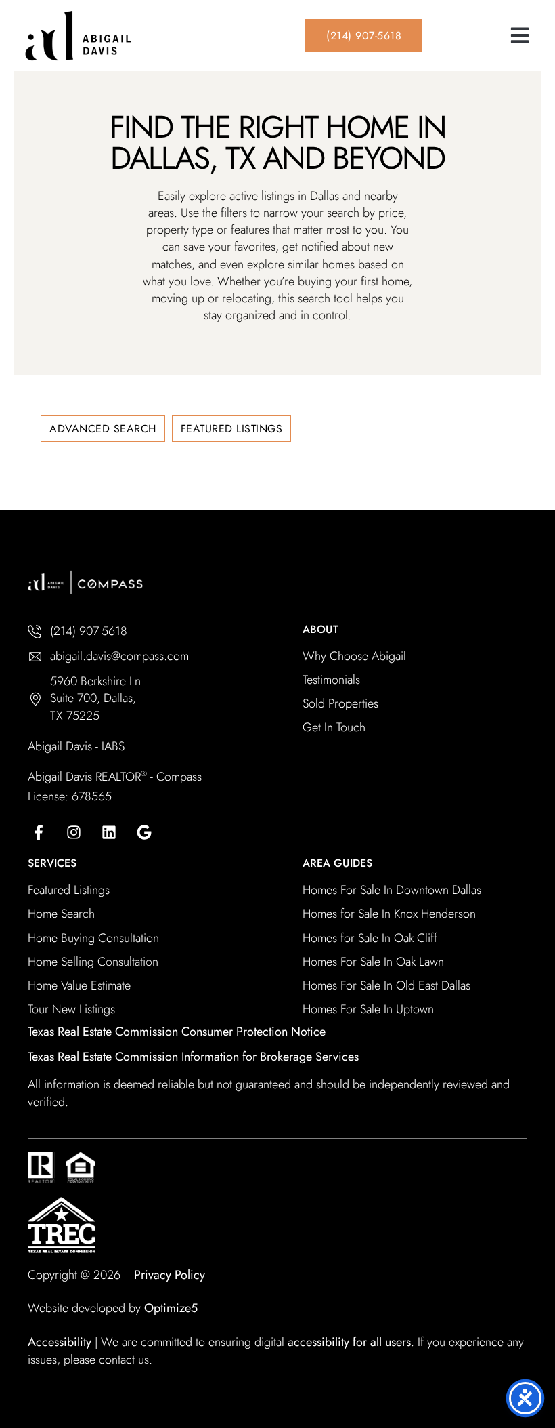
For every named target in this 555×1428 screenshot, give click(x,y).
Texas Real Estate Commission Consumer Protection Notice (177, 1031)
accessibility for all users (349, 1342)
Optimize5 (171, 1308)
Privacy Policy (169, 1275)
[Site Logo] (121, 35)
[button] (519, 35)
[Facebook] (38, 832)
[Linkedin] (109, 832)
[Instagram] (74, 832)
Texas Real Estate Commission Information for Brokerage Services (193, 1056)
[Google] (144, 832)
